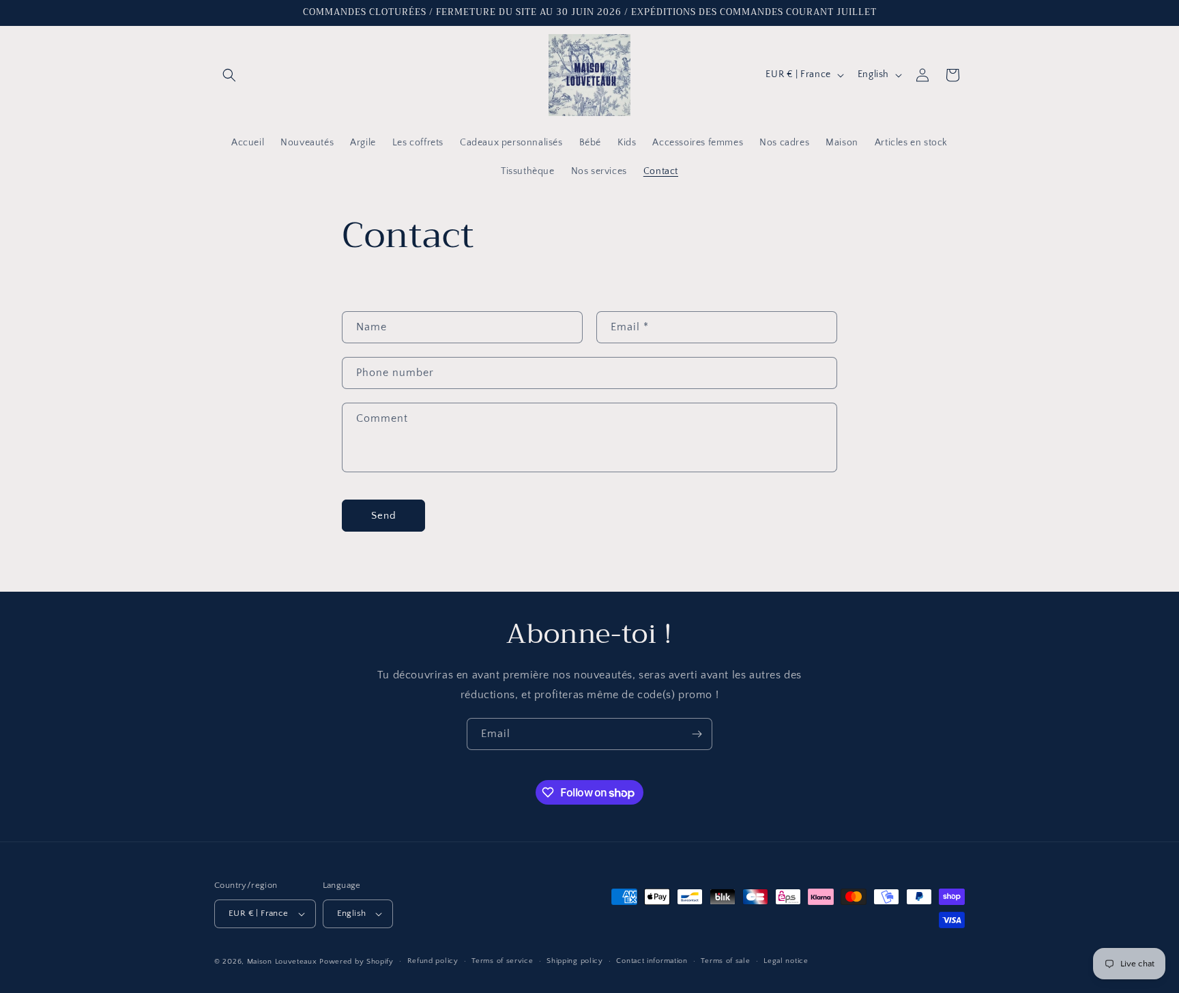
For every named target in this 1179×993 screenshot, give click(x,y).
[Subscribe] (697, 734)
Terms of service (502, 961)
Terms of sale (725, 961)
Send (383, 515)
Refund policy (432, 961)
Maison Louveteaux (282, 962)
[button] (229, 75)
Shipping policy (575, 961)
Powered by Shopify (356, 962)
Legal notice (785, 961)
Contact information (651, 961)
